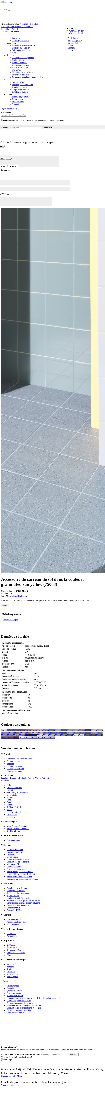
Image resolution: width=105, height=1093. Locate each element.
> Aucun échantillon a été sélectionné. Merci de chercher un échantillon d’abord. (20, 26)
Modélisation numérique (22, 72)
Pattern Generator (19, 62)
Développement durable (22, 84)
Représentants (18, 99)
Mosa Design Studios (21, 97)
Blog (14, 53)
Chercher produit (76, 31)
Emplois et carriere (20, 92)
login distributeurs (9, 109)
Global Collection (19, 596)
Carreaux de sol (76, 33)
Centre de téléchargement (23, 57)
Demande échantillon (10, 24)
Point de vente (18, 101)
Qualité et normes (19, 87)
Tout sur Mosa (18, 82)
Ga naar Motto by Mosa (11, 1076)
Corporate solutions (20, 89)
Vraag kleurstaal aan (10, 1085)
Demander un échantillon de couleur (27, 77)
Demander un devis (20, 75)
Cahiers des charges (20, 65)
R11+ (8, 158)
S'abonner (74, 1055)
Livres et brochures (20, 67)
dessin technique (11, 619)
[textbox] (13, 115)
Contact (15, 104)
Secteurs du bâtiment (21, 48)
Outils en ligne (18, 60)
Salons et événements (21, 50)
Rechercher (47, 128)
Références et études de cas (24, 45)
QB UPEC (16, 70)
